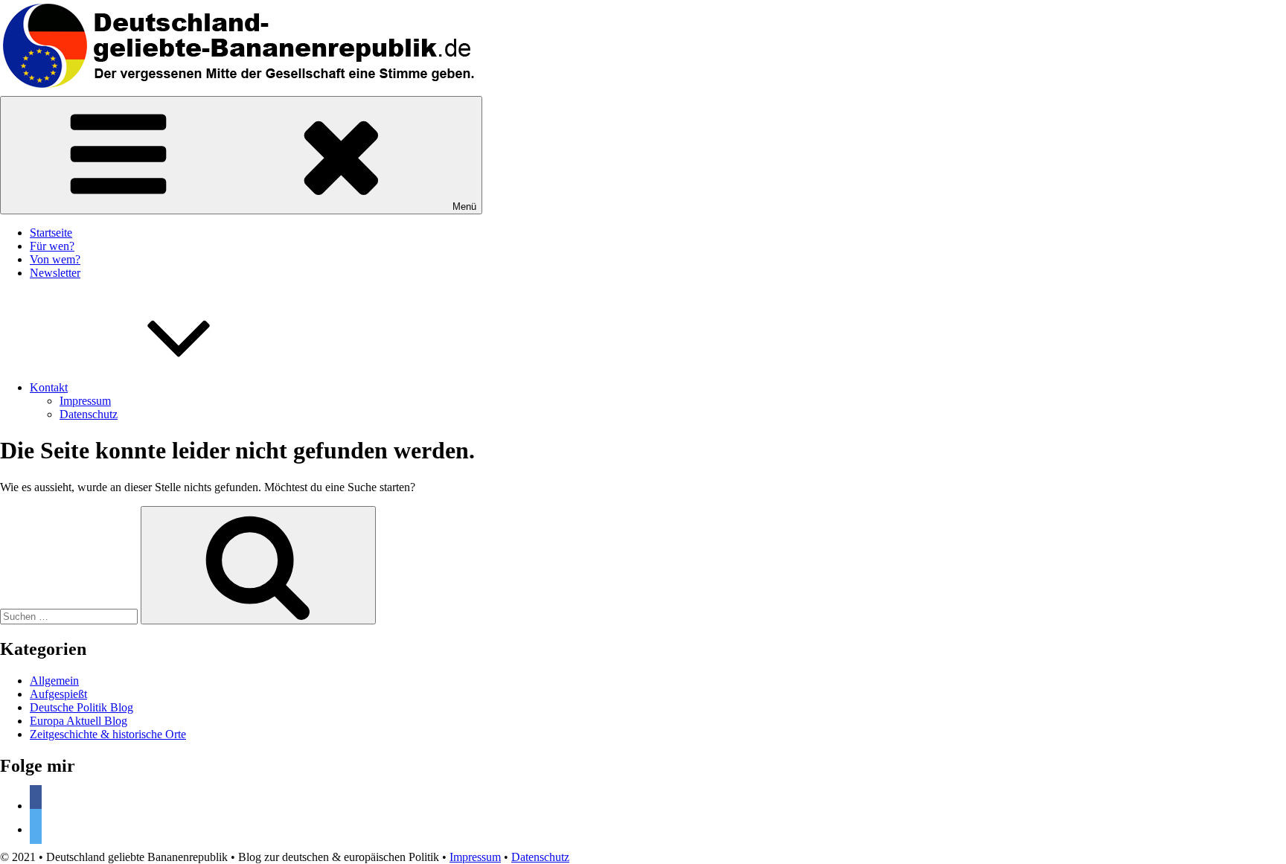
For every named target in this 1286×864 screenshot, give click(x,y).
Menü (464, 206)
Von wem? (55, 259)
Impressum (85, 400)
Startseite (51, 232)
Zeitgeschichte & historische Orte (108, 734)
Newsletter (55, 272)
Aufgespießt (58, 694)
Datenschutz (89, 414)
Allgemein (54, 680)
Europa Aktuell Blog (78, 720)
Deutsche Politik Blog (81, 707)
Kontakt (49, 387)
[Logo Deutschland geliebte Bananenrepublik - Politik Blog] (242, 89)
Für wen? (52, 246)
